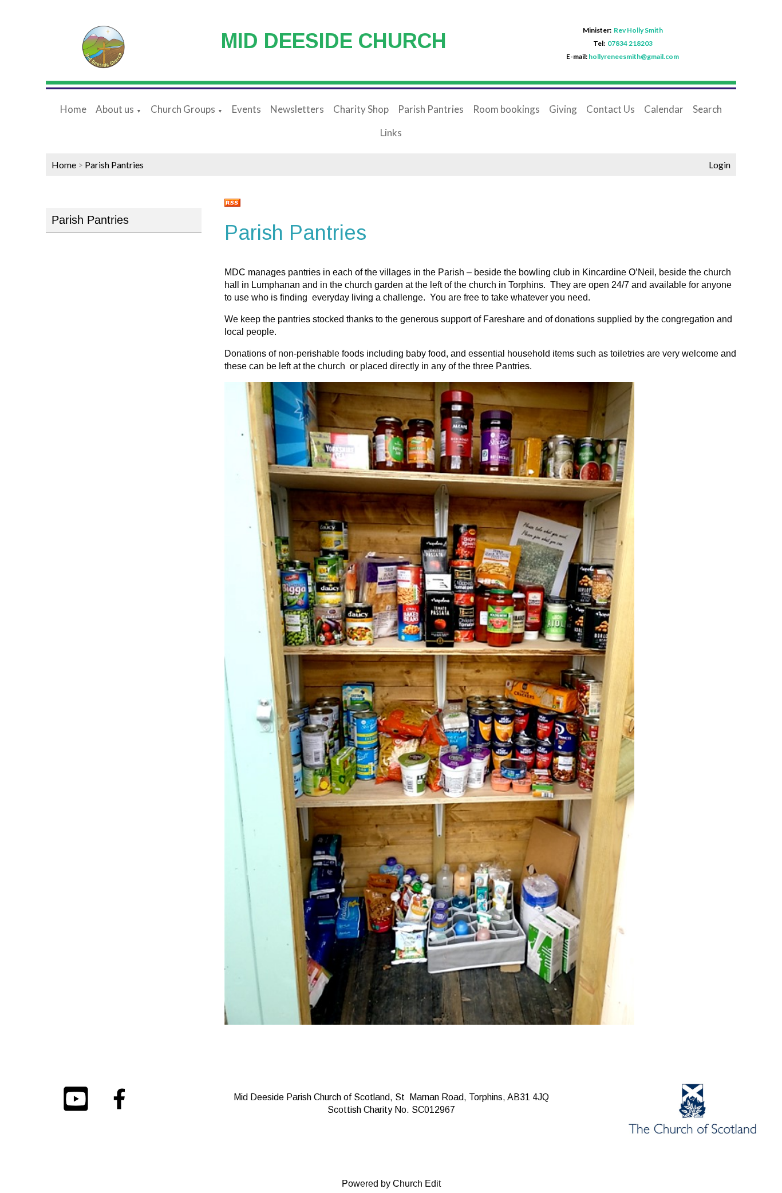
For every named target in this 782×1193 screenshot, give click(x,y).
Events (246, 109)
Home (73, 109)
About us (115, 109)
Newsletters (297, 109)
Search (707, 109)
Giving (563, 109)
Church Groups (183, 109)
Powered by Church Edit (391, 1183)
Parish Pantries (431, 109)
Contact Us (610, 109)
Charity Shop (361, 109)
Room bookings (506, 109)
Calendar (664, 109)
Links (391, 133)
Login (719, 164)
